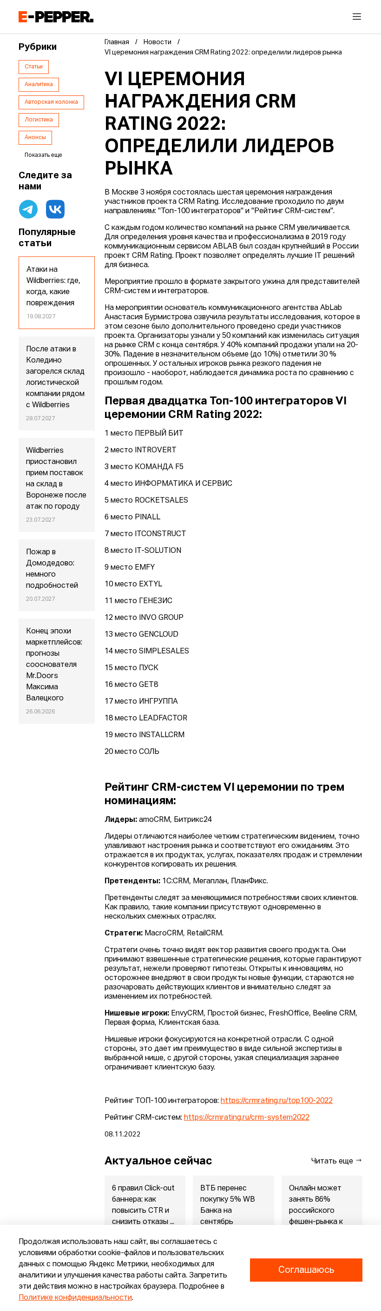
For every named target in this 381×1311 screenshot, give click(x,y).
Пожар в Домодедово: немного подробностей (52, 569)
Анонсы (35, 138)
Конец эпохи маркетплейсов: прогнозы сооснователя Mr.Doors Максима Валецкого (54, 665)
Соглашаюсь (306, 1270)
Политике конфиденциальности (75, 1298)
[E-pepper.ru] (56, 16)
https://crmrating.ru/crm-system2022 (246, 1118)
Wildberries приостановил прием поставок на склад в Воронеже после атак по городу (56, 479)
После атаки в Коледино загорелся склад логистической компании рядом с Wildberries (55, 377)
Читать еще (333, 1161)
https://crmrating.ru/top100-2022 (277, 1101)
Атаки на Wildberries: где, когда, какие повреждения (53, 286)
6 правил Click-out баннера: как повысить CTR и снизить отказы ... (143, 1205)
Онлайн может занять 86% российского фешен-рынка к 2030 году (316, 1211)
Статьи (34, 67)
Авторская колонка (51, 102)
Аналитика (39, 84)
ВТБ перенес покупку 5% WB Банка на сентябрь (227, 1205)
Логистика (39, 120)
